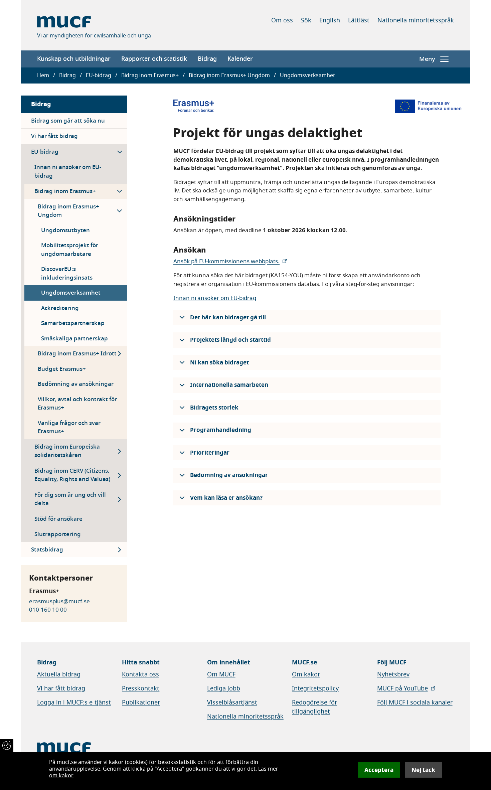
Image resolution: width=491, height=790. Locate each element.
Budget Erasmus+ (62, 369)
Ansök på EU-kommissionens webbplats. (226, 261)
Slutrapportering (57, 534)
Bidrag (207, 58)
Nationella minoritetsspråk (415, 20)
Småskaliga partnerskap (74, 338)
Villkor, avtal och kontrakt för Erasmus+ (77, 403)
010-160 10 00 (48, 610)
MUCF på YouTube (402, 688)
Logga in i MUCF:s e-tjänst (74, 702)
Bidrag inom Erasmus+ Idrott (77, 353)
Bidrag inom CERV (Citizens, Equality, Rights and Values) (72, 475)
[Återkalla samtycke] (6, 745)
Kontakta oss (140, 674)
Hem (43, 75)
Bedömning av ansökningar (76, 384)
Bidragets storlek (214, 408)
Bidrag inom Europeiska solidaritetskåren (67, 451)
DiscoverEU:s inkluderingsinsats (67, 273)
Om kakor (306, 674)
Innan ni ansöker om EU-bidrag (67, 171)
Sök (306, 20)
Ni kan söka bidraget (219, 362)
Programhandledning (220, 430)
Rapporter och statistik (154, 58)
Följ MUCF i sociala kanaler (415, 702)
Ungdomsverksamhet (71, 293)
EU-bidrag (98, 75)
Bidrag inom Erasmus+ (150, 75)
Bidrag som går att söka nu (68, 121)
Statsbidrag (47, 549)
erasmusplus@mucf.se (59, 601)
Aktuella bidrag (58, 674)
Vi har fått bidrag (54, 136)
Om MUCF (221, 674)
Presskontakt (140, 688)
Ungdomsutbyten (65, 230)
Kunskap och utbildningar (74, 58)
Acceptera (378, 770)
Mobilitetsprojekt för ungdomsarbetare (69, 249)
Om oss (282, 20)
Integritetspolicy (315, 688)
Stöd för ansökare (58, 519)
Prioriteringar (209, 453)
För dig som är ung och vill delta (70, 499)
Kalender (240, 58)
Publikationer (141, 702)
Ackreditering (60, 308)
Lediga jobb (223, 688)
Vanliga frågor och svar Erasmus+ (69, 427)
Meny (427, 59)
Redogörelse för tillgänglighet (314, 707)
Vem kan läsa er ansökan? (226, 498)
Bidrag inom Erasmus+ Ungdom (229, 75)
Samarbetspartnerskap (73, 323)
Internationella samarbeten (229, 385)
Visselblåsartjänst (232, 702)
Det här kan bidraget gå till (228, 317)
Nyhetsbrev (393, 674)
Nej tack (423, 770)
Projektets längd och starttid (230, 340)
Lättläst (358, 20)
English (329, 20)
